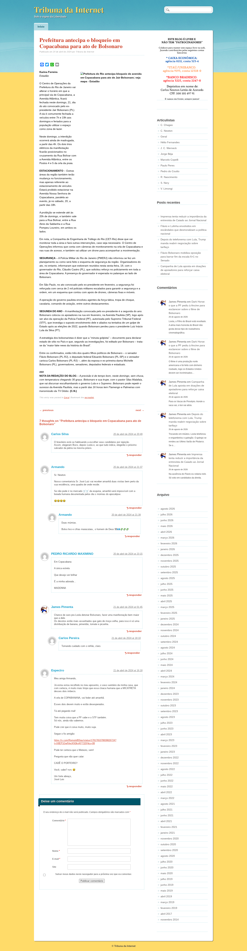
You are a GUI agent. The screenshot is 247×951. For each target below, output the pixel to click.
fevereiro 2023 (169, 745)
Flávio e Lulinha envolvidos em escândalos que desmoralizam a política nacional (183, 230)
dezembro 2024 (170, 624)
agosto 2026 (168, 508)
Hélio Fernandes (170, 142)
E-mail (56, 859)
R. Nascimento (169, 177)
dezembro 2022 (170, 757)
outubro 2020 (168, 844)
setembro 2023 (169, 711)
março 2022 (167, 798)
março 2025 (167, 607)
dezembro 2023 (170, 693)
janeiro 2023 (168, 751)
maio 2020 (167, 873)
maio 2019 (167, 890)
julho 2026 (167, 514)
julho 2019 (167, 879)
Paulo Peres (167, 165)
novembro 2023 (170, 699)
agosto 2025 (168, 578)
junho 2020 (167, 867)
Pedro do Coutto (170, 171)
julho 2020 (167, 861)
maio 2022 (167, 786)
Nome (56, 851)
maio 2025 (167, 595)
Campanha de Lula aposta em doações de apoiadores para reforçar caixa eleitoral (183, 270)
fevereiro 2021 (169, 827)
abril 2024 (166, 670)
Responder (135, 455)
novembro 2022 (170, 763)
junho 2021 (167, 815)
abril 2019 (166, 896)
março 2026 (167, 537)
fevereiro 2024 (169, 682)
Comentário (59, 820)
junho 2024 (167, 659)
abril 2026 (166, 531)
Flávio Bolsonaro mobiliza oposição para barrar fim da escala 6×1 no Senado (181, 256)
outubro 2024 (168, 636)
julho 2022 (167, 774)
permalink (89, 397)
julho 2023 (167, 722)
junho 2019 (167, 884)
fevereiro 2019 (169, 908)
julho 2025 (167, 583)
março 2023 (167, 740)
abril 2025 (166, 601)
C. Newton (167, 130)
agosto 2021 (168, 803)
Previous (46, 410)
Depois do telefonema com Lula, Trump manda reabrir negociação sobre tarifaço (183, 243)
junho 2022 (167, 780)
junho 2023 (167, 728)
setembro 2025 (169, 572)
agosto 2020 (168, 855)
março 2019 (167, 902)
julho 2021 (167, 809)
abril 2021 (166, 821)
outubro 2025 (168, 566)
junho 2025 (167, 589)
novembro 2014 (170, 919)
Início (41, 26)
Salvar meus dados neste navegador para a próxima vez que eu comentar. (93, 874)
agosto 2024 (168, 647)
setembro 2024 (169, 641)
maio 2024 (167, 664)
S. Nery (165, 182)
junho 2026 (167, 520)
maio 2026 (167, 526)
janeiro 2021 (168, 832)
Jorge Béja (167, 153)
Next (140, 410)
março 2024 (167, 676)
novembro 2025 (170, 560)
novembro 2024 (170, 630)
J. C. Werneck (169, 148)
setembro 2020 (169, 850)
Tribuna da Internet (69, 9)
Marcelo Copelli (169, 159)
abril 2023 (166, 734)
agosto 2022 (168, 769)
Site (54, 867)
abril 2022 (166, 792)
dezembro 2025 (170, 555)
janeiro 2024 (168, 688)
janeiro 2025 (168, 618)
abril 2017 (166, 913)
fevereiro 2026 (169, 543)
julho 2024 (167, 653)
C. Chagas (167, 125)
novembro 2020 (170, 838)
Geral (66, 397)
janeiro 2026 (168, 549)
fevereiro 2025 (169, 612)
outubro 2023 (168, 705)
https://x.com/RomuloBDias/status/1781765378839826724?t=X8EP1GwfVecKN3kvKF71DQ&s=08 (85, 742)
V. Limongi (167, 188)
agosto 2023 (168, 717)
